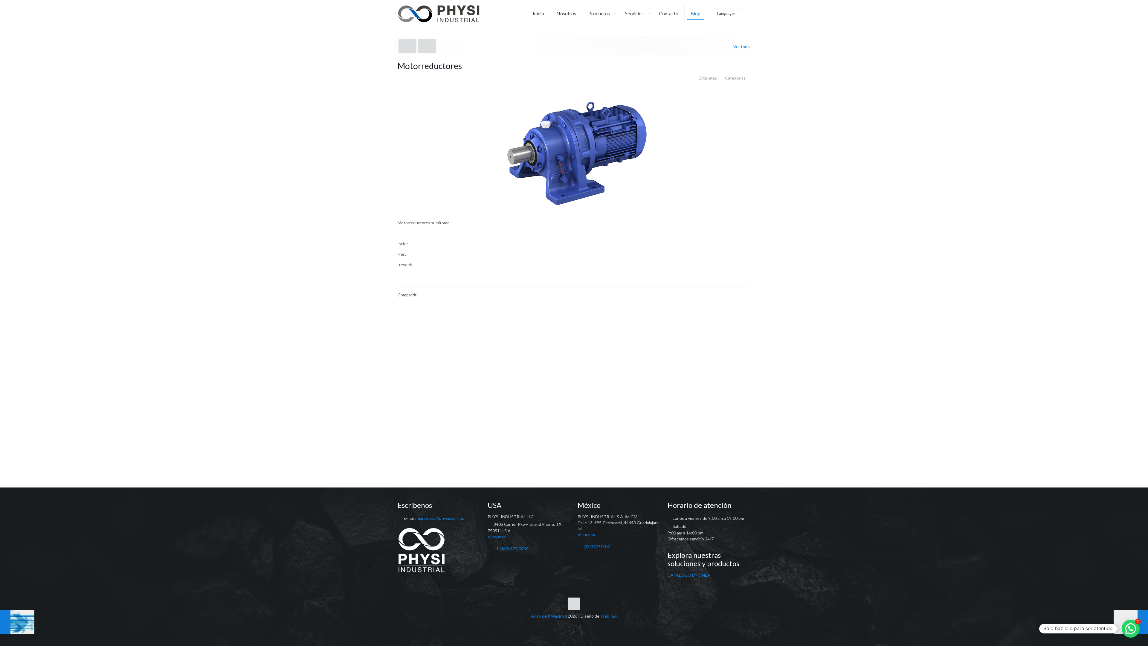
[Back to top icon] (574, 604)
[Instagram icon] (580, 624)
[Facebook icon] (568, 624)
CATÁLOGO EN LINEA (689, 575)
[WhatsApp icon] (561, 624)
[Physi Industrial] (439, 13)
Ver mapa (586, 534)
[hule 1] (17, 622)
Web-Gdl (608, 615)
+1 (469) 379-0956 (511, 548)
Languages (726, 13)
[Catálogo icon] (586, 624)
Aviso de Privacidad (549, 615)
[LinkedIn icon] (574, 624)
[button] (1131, 629)
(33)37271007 (597, 546)
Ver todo (741, 46)
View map (497, 536)
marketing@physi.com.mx (440, 518)
